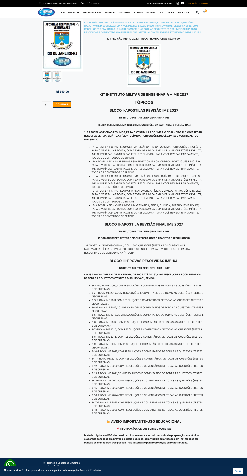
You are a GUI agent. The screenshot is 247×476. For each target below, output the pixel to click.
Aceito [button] (238, 471)
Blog (63, 12)
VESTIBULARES (124, 12)
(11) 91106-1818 (93, 3)
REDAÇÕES (138, 12)
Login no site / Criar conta (197, 3)
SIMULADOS (150, 12)
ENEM (161, 12)
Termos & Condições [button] (90, 470)
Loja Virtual (74, 12)
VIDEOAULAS (110, 12)
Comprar (62, 104)
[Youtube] (182, 3)
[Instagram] (177, 3)
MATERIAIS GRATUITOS (92, 12)
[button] (197, 12)
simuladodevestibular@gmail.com (59, 3)
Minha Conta (183, 12)
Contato (170, 12)
